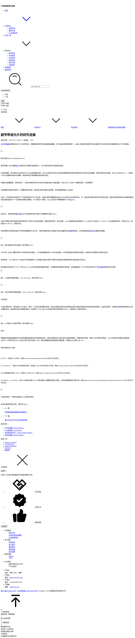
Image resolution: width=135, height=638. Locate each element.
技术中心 (37, 127)
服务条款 (12, 547)
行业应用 (12, 58)
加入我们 (12, 545)
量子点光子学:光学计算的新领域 (16, 420)
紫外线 (91, 231)
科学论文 (12, 53)
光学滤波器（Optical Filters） (15, 428)
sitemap (11, 556)
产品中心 (8, 26)
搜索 (3, 101)
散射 (70, 231)
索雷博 (7, 450)
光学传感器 (5, 144)
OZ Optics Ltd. (9, 444)
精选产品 (12, 30)
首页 (6, 10)
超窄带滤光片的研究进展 (116, 127)
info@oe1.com (14, 587)
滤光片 (18, 166)
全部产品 (12, 28)
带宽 (120, 307)
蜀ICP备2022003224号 (8, 591)
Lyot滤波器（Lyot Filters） (14, 430)
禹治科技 (12, 542)
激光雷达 (101, 267)
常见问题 (12, 552)
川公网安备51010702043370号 (27, 591)
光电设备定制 (13, 537)
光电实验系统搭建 (15, 535)
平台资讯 (12, 55)
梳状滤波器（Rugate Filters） (15, 435)
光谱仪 (19, 214)
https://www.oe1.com (16, 577)
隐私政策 (12, 549)
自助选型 (8, 69)
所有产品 (12, 533)
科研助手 (8, 67)
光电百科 (12, 65)
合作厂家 (8, 35)
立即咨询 (4, 526)
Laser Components (11, 446)
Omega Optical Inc (11, 442)
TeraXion (8, 448)
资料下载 (12, 62)
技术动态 (12, 60)
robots (11, 558)
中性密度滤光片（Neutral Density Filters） (19, 433)
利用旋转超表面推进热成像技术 (16, 412)
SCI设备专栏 (13, 33)
